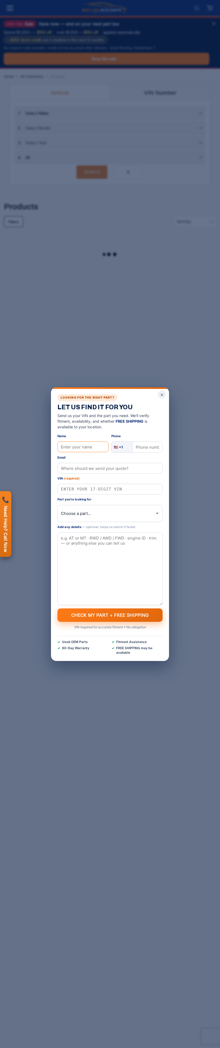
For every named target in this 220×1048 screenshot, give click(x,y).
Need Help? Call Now (5, 524)
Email (61, 457)
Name (61, 436)
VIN (68, 478)
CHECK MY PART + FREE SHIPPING (110, 615)
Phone (116, 436)
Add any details (96, 527)
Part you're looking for (74, 499)
